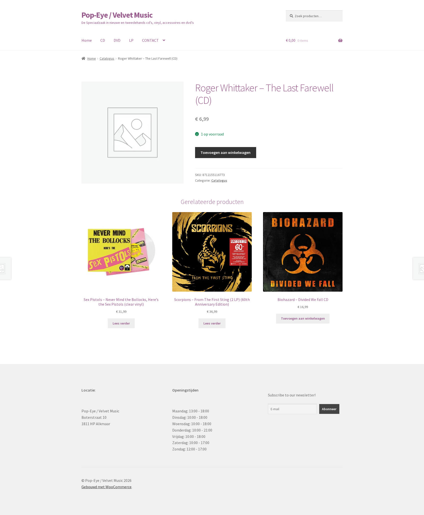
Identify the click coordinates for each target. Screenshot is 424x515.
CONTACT (150, 40)
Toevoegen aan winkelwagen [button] (303, 318)
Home (86, 40)
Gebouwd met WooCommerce (106, 486)
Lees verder (121, 323)
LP (131, 40)
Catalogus (107, 58)
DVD (117, 40)
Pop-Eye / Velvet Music (117, 15)
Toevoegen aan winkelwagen (225, 152)
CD (102, 40)
